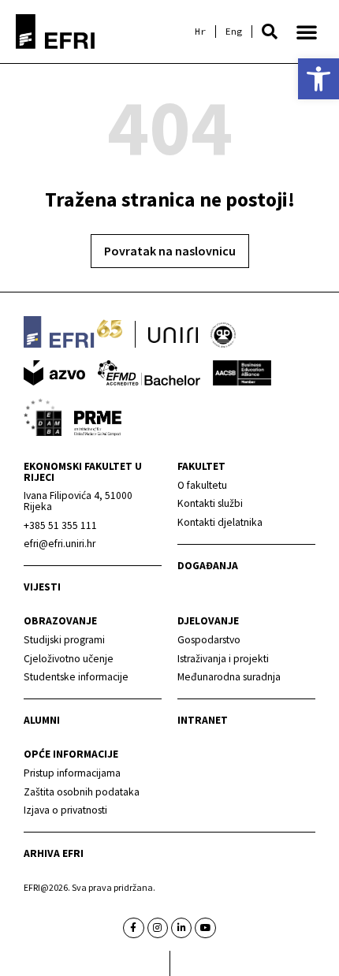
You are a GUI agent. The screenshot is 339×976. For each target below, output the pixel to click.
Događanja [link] (207, 565)
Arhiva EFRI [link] (54, 853)
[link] (318, 78)
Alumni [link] (42, 720)
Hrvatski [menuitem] (200, 31)
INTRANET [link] (202, 720)
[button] (270, 31)
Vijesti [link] (42, 587)
